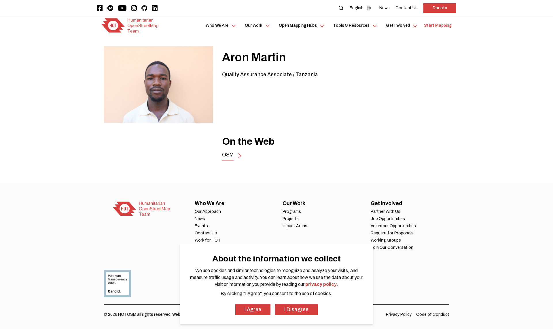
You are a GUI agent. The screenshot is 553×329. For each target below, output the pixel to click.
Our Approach (208, 211)
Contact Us (206, 233)
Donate (440, 8)
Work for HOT (208, 240)
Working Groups (386, 240)
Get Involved (386, 203)
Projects (291, 219)
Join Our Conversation (392, 247)
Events (201, 226)
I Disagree (296, 309)
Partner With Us (385, 211)
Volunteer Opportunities (393, 226)
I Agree (253, 309)
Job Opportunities (388, 219)
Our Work (294, 203)
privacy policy (321, 284)
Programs (292, 211)
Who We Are (209, 203)
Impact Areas (295, 226)
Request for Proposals (392, 233)
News (200, 219)
